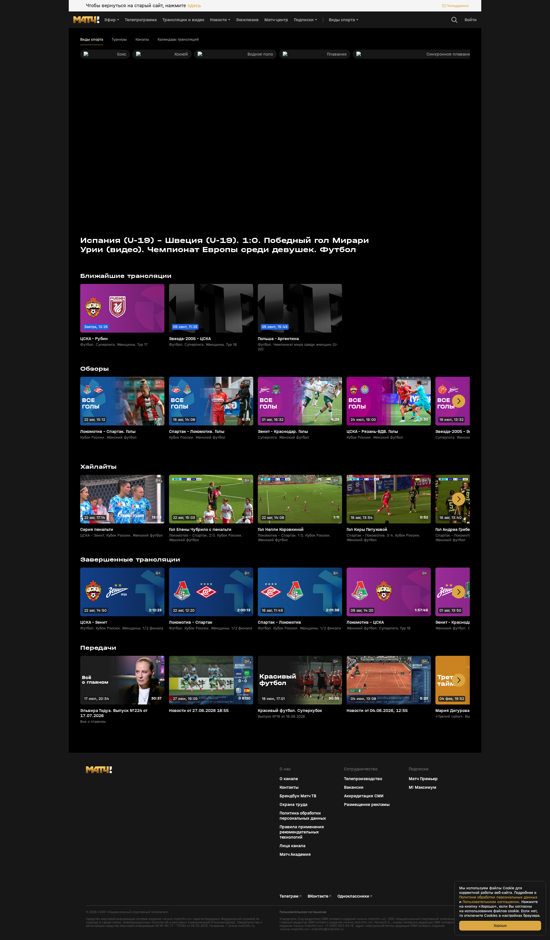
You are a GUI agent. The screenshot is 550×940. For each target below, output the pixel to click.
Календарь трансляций (178, 39)
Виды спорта (91, 39)
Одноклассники (353, 896)
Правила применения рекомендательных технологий (302, 832)
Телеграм (289, 896)
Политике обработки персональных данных (498, 897)
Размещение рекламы (367, 804)
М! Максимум (422, 787)
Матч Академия (295, 854)
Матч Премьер (423, 778)
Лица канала (292, 845)
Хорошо (500, 925)
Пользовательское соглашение (303, 912)
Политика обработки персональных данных (303, 816)
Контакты (289, 787)
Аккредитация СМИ (364, 795)
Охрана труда (293, 804)
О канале (289, 778)
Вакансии (354, 787)
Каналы (142, 39)
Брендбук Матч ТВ (298, 795)
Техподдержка (458, 5)
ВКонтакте (318, 896)
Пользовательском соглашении (491, 902)
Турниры (119, 39)
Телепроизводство (363, 778)
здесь (194, 6)
